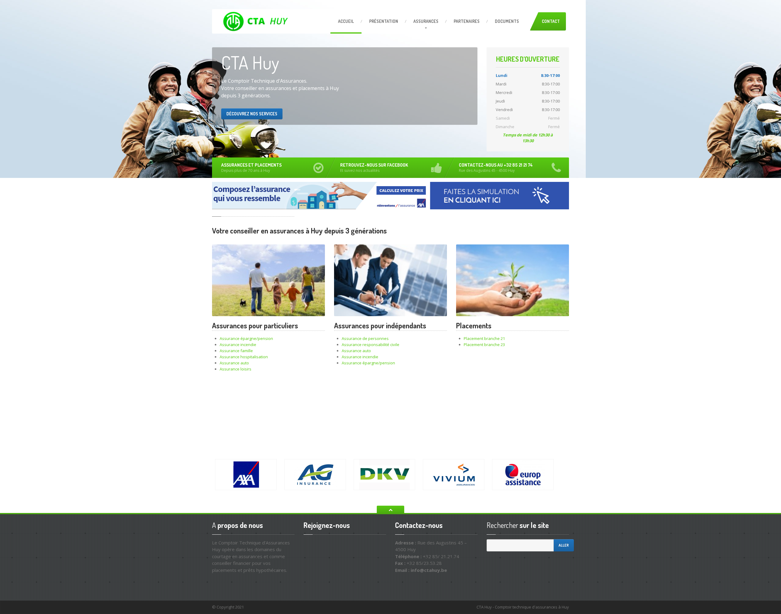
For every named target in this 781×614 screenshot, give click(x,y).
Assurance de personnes (365, 338)
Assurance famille (236, 350)
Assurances (425, 21)
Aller (564, 545)
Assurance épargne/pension (246, 338)
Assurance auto (234, 363)
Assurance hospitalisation (244, 356)
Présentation (383, 21)
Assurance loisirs (235, 369)
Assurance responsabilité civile (370, 344)
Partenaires (467, 21)
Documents (507, 21)
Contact (551, 21)
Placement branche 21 (484, 338)
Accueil (346, 21)
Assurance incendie (238, 344)
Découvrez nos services (251, 113)
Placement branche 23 (484, 344)
